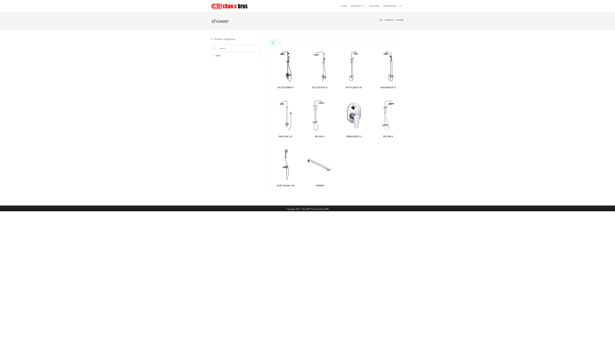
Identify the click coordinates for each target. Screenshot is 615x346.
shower (400, 19)
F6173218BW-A (286, 87)
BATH (218, 55)
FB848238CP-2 (354, 136)
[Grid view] (273, 42)
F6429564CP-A (388, 87)
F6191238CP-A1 (354, 87)
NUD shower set (286, 185)
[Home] (381, 19)
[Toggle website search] (401, 6)
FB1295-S (320, 136)
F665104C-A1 (286, 136)
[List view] (280, 42)
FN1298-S (388, 136)
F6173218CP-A (319, 87)
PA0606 (320, 185)
